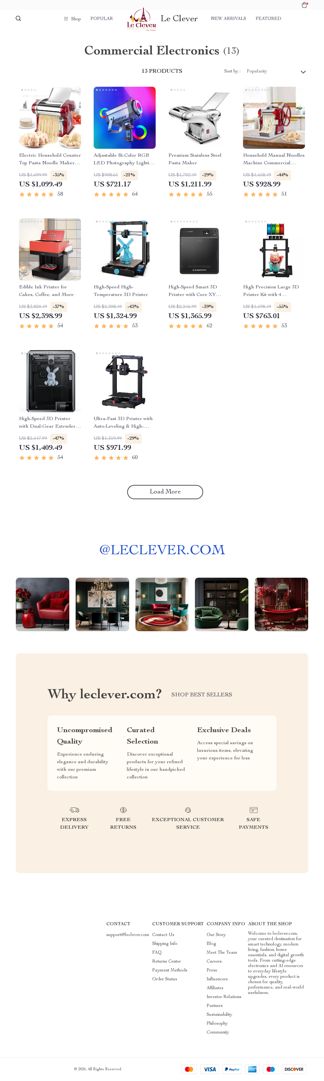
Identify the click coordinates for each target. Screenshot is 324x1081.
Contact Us (163, 935)
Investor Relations (224, 997)
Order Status (164, 979)
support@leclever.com (127, 935)
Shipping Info (165, 944)
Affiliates (215, 988)
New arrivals (228, 19)
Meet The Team (222, 953)
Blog (211, 944)
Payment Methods (169, 970)
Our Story (216, 935)
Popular (101, 19)
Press (212, 970)
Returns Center (166, 961)
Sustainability (219, 1015)
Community (218, 1032)
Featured (268, 19)
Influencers (217, 979)
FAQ (157, 953)
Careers (214, 961)
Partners (215, 1006)
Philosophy (217, 1023)
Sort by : (232, 71)
